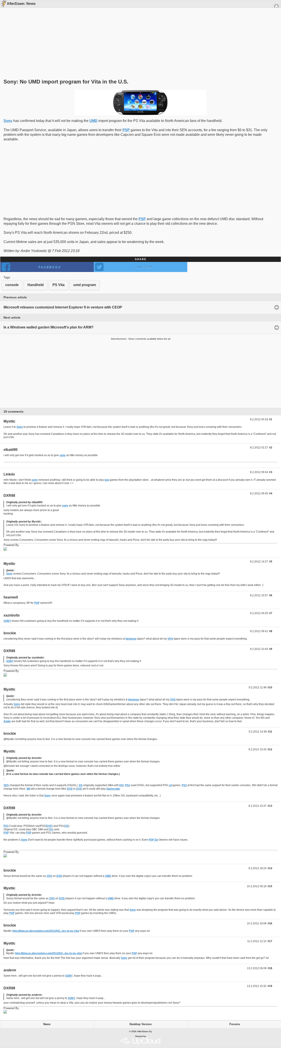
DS (81, 785)
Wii (28, 788)
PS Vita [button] (58, 285)
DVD (70, 788)
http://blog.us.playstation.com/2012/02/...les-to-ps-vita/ (45, 930)
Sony (8, 121)
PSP (126, 130)
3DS (6, 785)
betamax (131, 638)
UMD (93, 121)
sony (62, 455)
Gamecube (113, 788)
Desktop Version (141, 1024)
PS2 (127, 785)
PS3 (184, 785)
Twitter (143, 267)
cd (170, 785)
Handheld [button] (35, 285)
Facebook (49, 267)
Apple (7, 721)
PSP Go (153, 839)
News (46, 1024)
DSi (121, 785)
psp (106, 479)
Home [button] (276, 6)
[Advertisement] (139, 35)
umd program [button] (84, 285)
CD (66, 825)
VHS (170, 638)
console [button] (12, 285)
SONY (7, 620)
